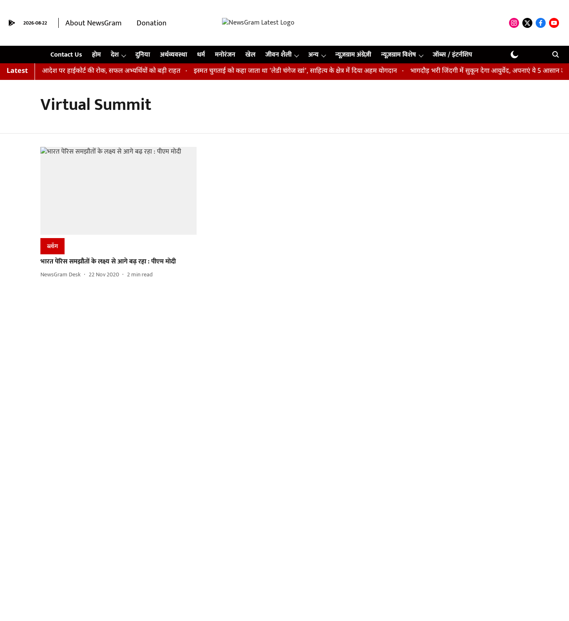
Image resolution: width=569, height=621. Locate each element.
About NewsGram (93, 23)
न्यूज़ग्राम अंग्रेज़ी (353, 54)
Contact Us (66, 54)
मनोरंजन (225, 54)
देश (115, 54)
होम (96, 54)
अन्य (313, 54)
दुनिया (142, 54)
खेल (250, 54)
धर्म (201, 54)
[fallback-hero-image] (118, 191)
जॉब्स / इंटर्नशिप (452, 54)
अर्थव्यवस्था (173, 54)
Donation (152, 23)
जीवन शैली (278, 54)
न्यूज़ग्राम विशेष (398, 54)
